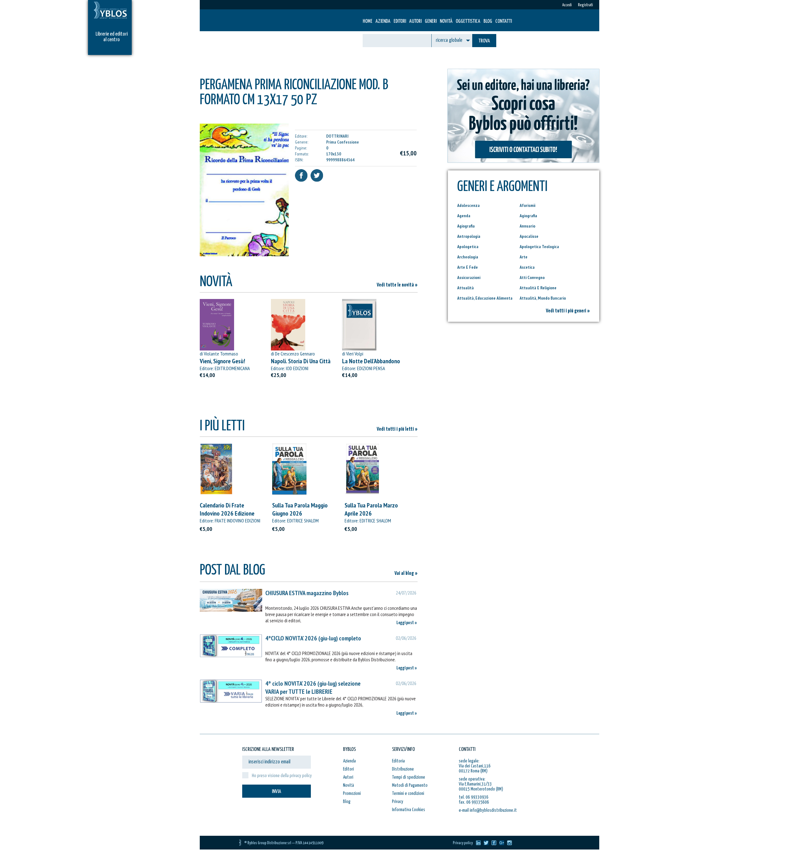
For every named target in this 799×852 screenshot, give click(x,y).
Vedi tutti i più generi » (568, 311)
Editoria (398, 761)
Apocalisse (529, 236)
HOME (367, 21)
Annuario (527, 226)
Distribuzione (403, 769)
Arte (523, 257)
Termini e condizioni (408, 793)
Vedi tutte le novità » (397, 285)
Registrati (585, 5)
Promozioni (352, 793)
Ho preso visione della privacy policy (282, 775)
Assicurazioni (468, 277)
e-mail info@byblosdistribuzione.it (488, 810)
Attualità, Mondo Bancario (543, 298)
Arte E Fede (467, 267)
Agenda (463, 215)
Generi (431, 21)
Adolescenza (468, 205)
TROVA (484, 41)
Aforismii (527, 205)
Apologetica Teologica (539, 246)
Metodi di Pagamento (410, 785)
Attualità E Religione (538, 288)
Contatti (503, 21)
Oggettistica (468, 21)
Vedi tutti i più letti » (397, 429)
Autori (415, 21)
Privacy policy (463, 843)
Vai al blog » (406, 573)
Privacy (397, 801)
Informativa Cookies (408, 809)
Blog (487, 21)
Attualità (465, 288)
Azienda (382, 21)
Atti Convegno (532, 277)
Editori (400, 21)
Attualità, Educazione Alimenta (484, 298)
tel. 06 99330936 (473, 797)
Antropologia (468, 236)
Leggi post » (406, 622)
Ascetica (527, 267)
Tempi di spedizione (408, 777)
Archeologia (467, 257)
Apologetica (467, 246)
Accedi (567, 5)
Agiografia (528, 215)
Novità (446, 21)
